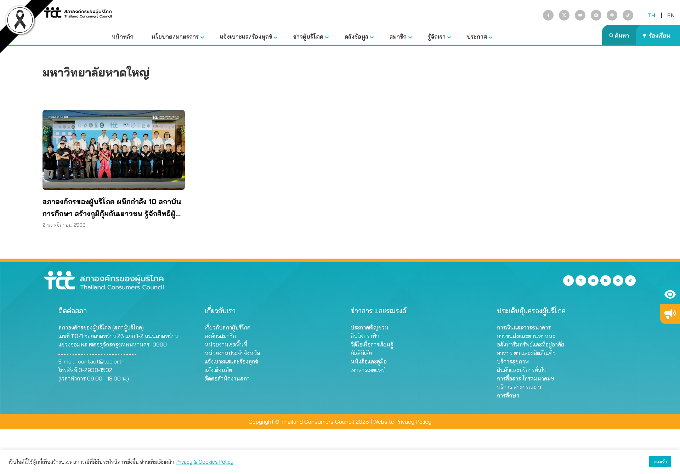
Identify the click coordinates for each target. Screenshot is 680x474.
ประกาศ (477, 36)
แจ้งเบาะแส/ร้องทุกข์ (246, 36)
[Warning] (670, 314)
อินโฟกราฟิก (365, 335)
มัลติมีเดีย (361, 352)
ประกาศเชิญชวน (370, 327)
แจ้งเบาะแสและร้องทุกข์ (231, 361)
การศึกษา (508, 395)
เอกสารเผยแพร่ (368, 369)
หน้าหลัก (123, 36)
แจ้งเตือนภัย (218, 369)
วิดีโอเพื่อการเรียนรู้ (372, 344)
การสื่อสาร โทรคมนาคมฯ (525, 378)
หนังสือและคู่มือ (369, 361)
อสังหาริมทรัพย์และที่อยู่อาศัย (530, 344)
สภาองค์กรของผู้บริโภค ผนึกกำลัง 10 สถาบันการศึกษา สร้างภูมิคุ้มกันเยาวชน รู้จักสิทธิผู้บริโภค (111, 208)
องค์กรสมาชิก (220, 335)
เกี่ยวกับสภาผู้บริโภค (227, 327)
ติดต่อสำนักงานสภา (227, 378)
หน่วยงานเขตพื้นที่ (226, 344)
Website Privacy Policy (402, 421)
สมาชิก (398, 36)
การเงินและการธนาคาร (524, 327)
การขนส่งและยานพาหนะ (526, 335)
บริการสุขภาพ (513, 361)
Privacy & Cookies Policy (204, 461)
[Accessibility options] (670, 294)
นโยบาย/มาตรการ (175, 36)
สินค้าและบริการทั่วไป (521, 369)
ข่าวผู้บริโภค (308, 36)
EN (671, 15)
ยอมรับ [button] (660, 461)
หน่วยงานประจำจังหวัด (232, 352)
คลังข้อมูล (356, 36)
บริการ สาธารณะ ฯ (519, 386)
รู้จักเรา (437, 36)
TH (651, 15)
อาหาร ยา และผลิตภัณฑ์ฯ (526, 352)
